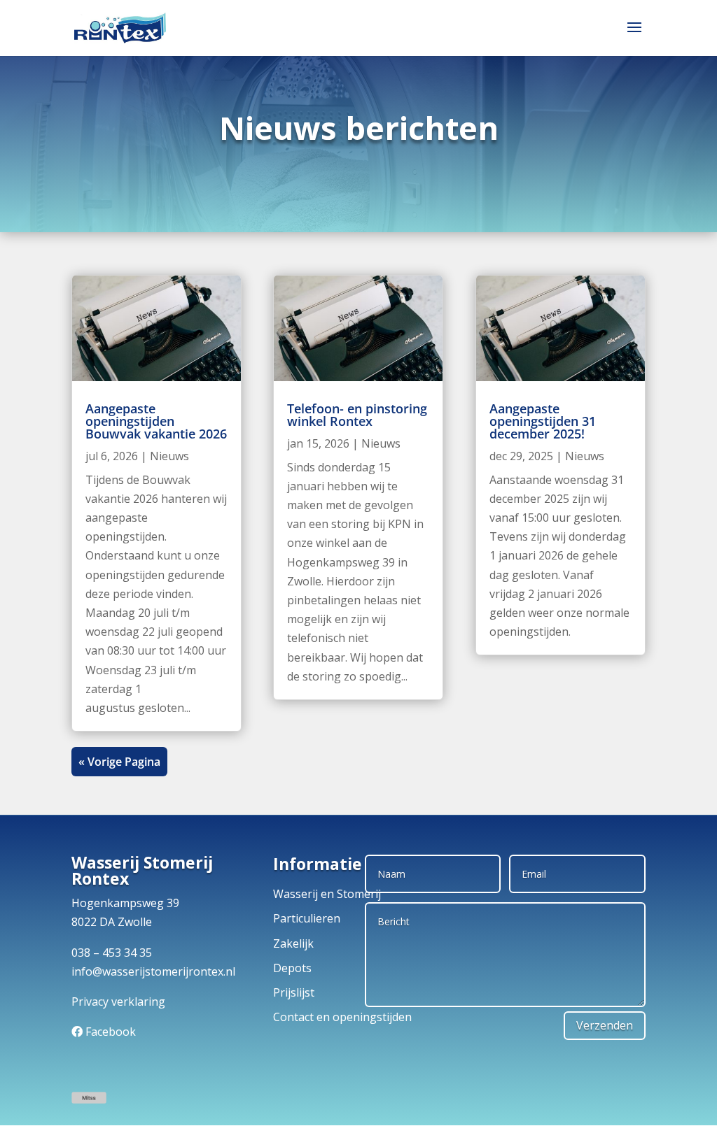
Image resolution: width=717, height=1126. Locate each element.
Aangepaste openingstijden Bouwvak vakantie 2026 (156, 421)
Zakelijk (293, 943)
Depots (292, 968)
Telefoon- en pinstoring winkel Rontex (357, 414)
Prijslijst (293, 992)
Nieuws (169, 456)
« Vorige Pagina (119, 761)
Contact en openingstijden (342, 1017)
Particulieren (306, 918)
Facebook (110, 1031)
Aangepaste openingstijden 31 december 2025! (542, 421)
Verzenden (604, 1025)
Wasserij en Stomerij (327, 893)
